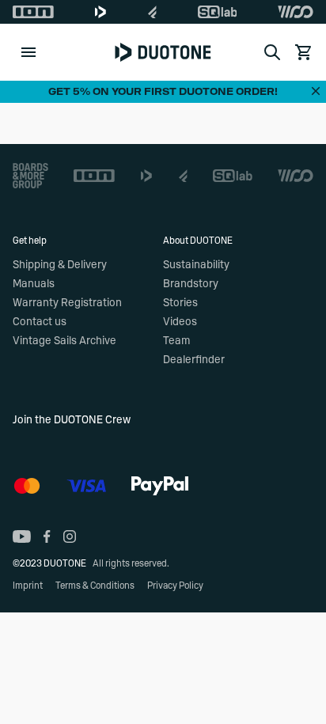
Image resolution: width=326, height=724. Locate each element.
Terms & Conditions (95, 585)
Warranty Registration (67, 303)
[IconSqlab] (217, 12)
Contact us (39, 322)
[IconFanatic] (152, 12)
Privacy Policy (175, 585)
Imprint (28, 585)
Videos (180, 322)
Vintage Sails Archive (64, 341)
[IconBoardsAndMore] (30, 175)
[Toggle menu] (28, 52)
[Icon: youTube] (22, 536)
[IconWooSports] (295, 12)
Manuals (34, 284)
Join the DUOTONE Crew (72, 420)
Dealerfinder (194, 360)
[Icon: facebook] (47, 536)
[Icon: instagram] (69, 536)
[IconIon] (33, 12)
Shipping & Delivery (60, 265)
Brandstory (190, 284)
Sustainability (196, 265)
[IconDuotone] (100, 12)
